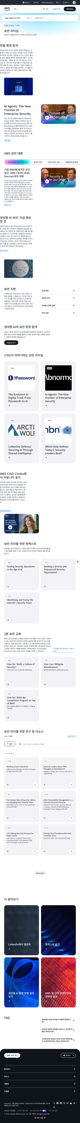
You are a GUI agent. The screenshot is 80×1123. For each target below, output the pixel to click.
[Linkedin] (61, 1103)
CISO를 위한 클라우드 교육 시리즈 (63, 649)
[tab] (18, 162)
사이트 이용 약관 (23, 1111)
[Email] (54, 1107)
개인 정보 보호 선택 (36, 1111)
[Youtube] (71, 1103)
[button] (70, 9)
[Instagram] (64, 1103)
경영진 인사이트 (9, 25)
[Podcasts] (74, 1103)
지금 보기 (7, 140)
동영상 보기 (7, 205)
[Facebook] (57, 1103)
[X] (54, 1103)
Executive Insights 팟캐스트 (15, 180)
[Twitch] (67, 1103)
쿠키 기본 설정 (53, 1111)
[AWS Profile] (74, 2)
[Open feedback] (78, 561)
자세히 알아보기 (5, 510)
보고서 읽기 (4, 250)
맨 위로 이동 (38, 1118)
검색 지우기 (72, 736)
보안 (7, 121)
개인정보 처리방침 (9, 1111)
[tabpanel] (40, 187)
